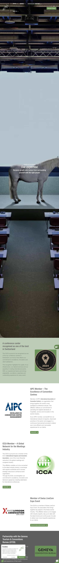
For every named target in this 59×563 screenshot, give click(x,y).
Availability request (51, 8)
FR (51, 6)
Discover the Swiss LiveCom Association (38, 525)
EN (53, 6)
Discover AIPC (33, 432)
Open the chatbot (56, 560)
